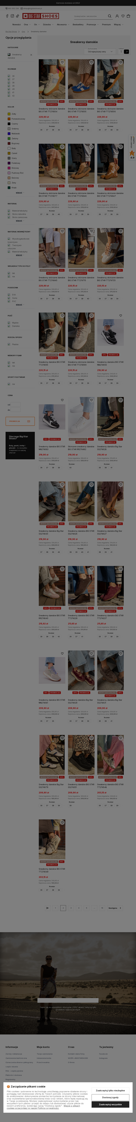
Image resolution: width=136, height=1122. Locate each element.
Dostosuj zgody (110, 1097)
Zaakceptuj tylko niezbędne (110, 1090)
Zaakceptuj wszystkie (110, 1104)
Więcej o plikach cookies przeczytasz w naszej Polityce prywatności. (43, 1107)
